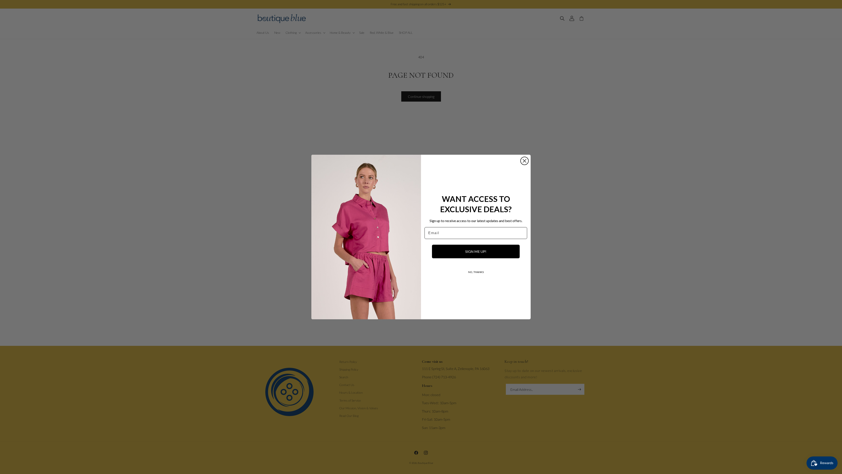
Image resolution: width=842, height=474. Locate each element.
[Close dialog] (524, 161)
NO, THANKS (476, 272)
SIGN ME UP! (475, 251)
